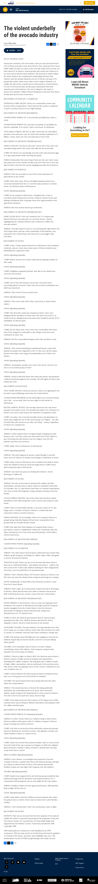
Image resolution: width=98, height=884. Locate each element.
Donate (90, 3)
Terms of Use (80, 867)
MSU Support (80, 863)
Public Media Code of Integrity (61, 859)
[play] (5, 10)
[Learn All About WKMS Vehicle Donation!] (80, 63)
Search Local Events (80, 135)
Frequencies (79, 859)
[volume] (11, 9)
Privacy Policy (39, 863)
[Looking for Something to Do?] (80, 109)
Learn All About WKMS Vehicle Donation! (79, 84)
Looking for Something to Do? (80, 129)
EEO (56, 864)
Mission (37, 859)
